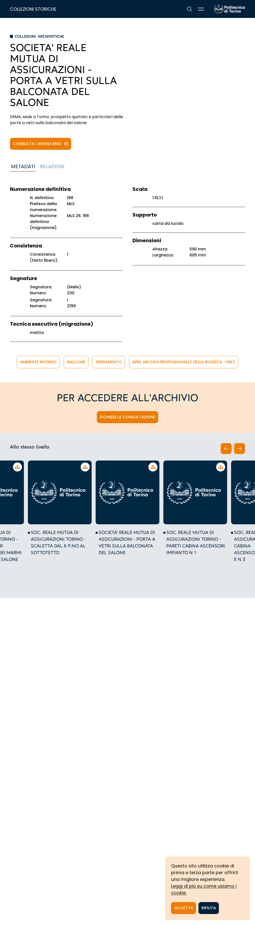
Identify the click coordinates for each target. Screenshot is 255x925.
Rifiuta (208, 908)
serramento (109, 362)
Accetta (183, 908)
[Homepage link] (229, 8)
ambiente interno (38, 362)
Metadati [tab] (23, 166)
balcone (76, 362)
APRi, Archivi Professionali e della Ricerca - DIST (183, 362)
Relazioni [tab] (52, 166)
